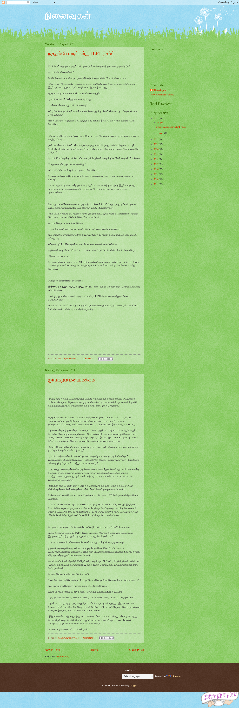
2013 (156, 184)
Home (95, 650)
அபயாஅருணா (160, 90)
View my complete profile (162, 94)
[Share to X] (105, 359)
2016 (156, 169)
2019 (156, 154)
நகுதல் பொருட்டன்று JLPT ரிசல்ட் (81, 53)
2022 (156, 139)
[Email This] (99, 359)
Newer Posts (52, 650)
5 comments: (87, 358)
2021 (156, 144)
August (160, 122)
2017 (156, 164)
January (160, 132)
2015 (156, 174)
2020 (156, 149)
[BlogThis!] (102, 359)
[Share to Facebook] (108, 359)
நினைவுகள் (68, 14)
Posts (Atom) (63, 656)
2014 (156, 179)
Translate (177, 676)
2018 (156, 159)
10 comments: (88, 637)
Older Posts (136, 650)
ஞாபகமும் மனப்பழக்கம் (71, 379)
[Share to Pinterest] (111, 359)
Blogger (133, 685)
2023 (156, 118)
